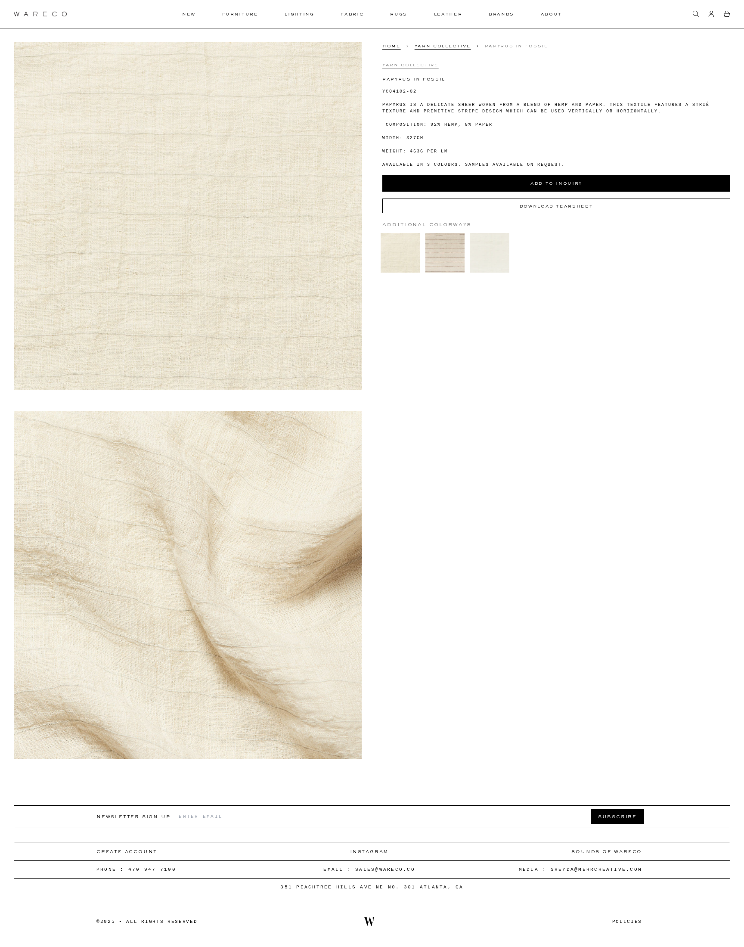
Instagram (369, 851)
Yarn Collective (443, 46)
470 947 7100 (152, 869)
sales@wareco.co (385, 869)
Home (391, 46)
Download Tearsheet (556, 206)
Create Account (126, 851)
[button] (695, 13)
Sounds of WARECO (606, 851)
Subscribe (617, 816)
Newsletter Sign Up (133, 816)
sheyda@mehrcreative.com (596, 869)
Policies (627, 921)
